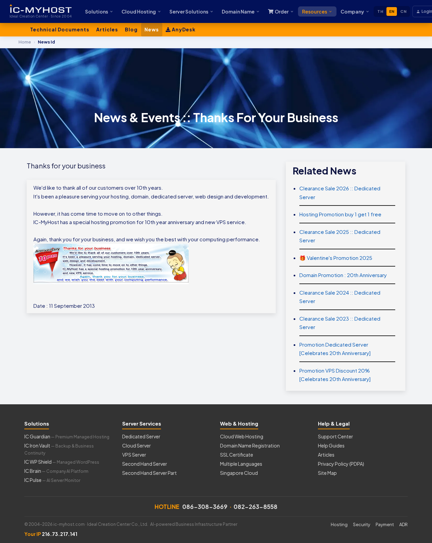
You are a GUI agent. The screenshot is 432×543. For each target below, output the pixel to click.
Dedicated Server (141, 436)
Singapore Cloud (239, 473)
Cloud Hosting (139, 11)
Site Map (327, 473)
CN (403, 11)
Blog (131, 29)
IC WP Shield (61, 462)
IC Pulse (52, 480)
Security (361, 524)
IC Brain (56, 471)
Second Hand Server (144, 464)
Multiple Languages (241, 464)
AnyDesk (183, 29)
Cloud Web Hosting (241, 436)
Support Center (335, 436)
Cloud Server (136, 445)
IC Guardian (66, 436)
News (151, 29)
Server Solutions (188, 11)
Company (352, 11)
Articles (107, 29)
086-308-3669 (204, 506)
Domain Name (238, 11)
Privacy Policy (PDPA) (341, 464)
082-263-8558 (255, 506)
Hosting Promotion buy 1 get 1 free (340, 214)
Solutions (96, 11)
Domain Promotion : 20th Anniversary (343, 275)
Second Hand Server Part (149, 473)
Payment (385, 524)
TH (380, 11)
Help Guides (331, 445)
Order (282, 11)
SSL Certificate (236, 455)
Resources (314, 11)
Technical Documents (59, 29)
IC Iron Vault (59, 449)
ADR (403, 524)
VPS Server (134, 455)
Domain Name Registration (250, 445)
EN (392, 11)
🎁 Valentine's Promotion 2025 (335, 257)
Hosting (339, 524)
